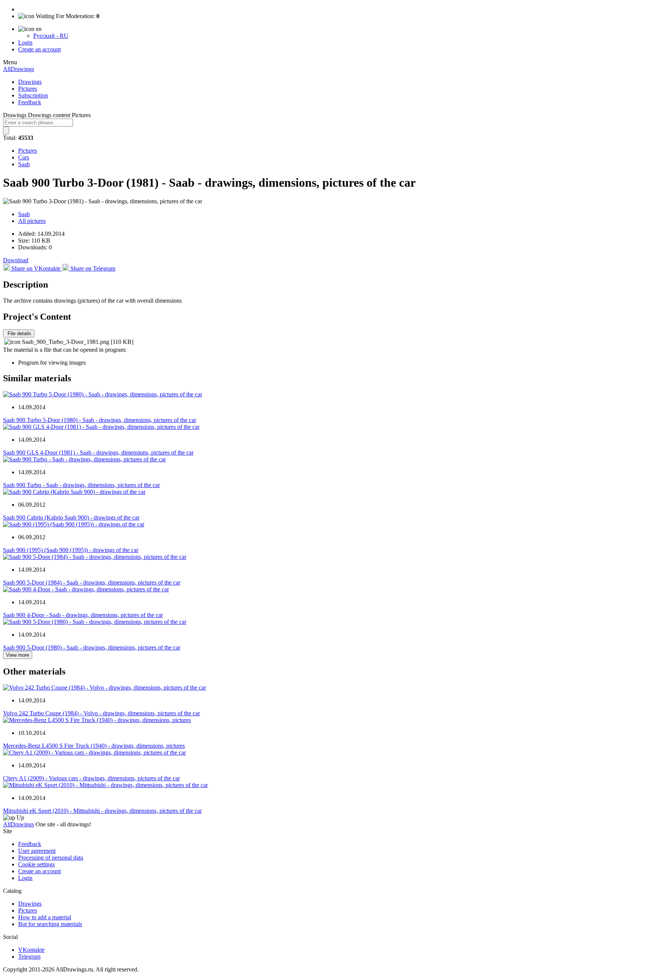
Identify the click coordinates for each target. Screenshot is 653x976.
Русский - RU (50, 35)
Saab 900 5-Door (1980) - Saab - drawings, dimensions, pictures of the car (91, 647)
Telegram (29, 956)
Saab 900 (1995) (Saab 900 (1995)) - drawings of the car (70, 550)
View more (17, 655)
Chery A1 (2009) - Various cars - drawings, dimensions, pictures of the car (91, 778)
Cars (23, 157)
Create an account (39, 49)
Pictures (27, 88)
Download (15, 260)
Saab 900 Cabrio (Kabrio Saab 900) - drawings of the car (71, 517)
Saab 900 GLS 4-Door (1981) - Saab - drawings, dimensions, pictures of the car (98, 452)
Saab (24, 164)
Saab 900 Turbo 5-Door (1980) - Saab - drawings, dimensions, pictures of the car (99, 420)
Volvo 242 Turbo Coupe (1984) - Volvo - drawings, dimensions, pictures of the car (101, 713)
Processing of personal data (50, 857)
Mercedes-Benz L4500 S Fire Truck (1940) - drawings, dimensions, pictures (94, 745)
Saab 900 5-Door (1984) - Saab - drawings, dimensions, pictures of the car (91, 582)
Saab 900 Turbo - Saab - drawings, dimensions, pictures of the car (81, 485)
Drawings (30, 82)
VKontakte (31, 950)
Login (25, 42)
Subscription (33, 95)
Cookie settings (36, 864)
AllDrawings (18, 69)
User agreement (37, 851)
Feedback (29, 102)
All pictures (32, 221)
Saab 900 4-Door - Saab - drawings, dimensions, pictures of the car (83, 615)
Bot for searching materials (50, 924)
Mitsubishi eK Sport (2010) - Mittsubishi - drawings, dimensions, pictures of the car (102, 810)
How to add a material (44, 917)
